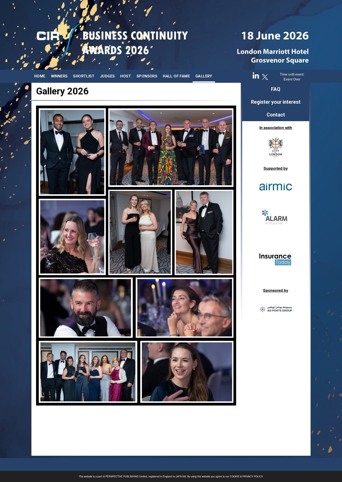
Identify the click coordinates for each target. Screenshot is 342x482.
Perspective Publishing (121, 476)
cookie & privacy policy (246, 476)
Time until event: (292, 74)
